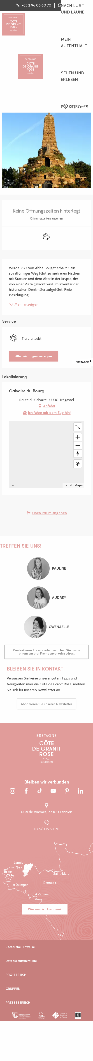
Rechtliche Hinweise (20, 947)
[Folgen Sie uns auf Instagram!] (12, 791)
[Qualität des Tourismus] (41, 1015)
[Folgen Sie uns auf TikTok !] (39, 791)
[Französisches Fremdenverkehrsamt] (60, 1015)
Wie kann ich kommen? (44, 909)
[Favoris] (66, 107)
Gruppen (13, 989)
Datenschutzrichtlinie (21, 961)
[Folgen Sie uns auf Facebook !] (26, 791)
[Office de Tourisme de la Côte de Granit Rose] (30, 62)
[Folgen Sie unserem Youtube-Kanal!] (53, 791)
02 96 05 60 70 (46, 829)
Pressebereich (18, 1003)
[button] (73, 107)
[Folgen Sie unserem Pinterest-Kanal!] (67, 791)
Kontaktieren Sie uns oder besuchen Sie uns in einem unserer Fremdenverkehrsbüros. (46, 651)
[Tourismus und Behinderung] (78, 1015)
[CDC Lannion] (21, 1015)
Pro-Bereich (16, 975)
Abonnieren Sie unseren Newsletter (46, 704)
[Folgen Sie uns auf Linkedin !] (80, 791)
